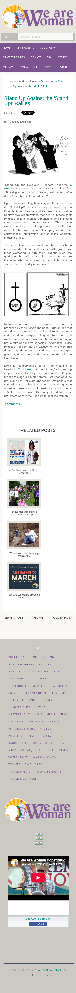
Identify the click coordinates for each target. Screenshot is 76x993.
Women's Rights (49, 771)
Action (49, 657)
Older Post (62, 617)
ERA (49, 57)
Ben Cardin (17, 671)
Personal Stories (21, 728)
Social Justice (31, 750)
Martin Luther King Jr (25, 714)
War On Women (45, 757)
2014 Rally (16, 657)
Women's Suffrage (22, 778)
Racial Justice (53, 736)
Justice (40, 707)
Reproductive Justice (38, 743)
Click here (24, 369)
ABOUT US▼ (47, 47)
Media (51, 714)
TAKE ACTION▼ (28, 67)
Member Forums (14, 57)
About (34, 657)
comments (12, 404)
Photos (45, 728)
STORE (64, 67)
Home (7, 47)
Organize (15, 721)
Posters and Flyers (23, 736)
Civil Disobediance (44, 671)
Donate (36, 57)
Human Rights (19, 707)
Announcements (21, 664)
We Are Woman (50, 970)
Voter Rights (18, 757)
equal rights (57, 686)
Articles (44, 664)
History (47, 700)
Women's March (20, 771)
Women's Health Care (25, 764)
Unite (51, 750)
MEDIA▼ (8, 67)
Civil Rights (17, 678)
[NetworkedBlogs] (38, 918)
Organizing (36, 721)
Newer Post (14, 617)
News (64, 714)
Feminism (59, 693)
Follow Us (38, 924)
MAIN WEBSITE (25, 47)
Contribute (17, 686)
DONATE (49, 67)
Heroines (29, 700)
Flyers (13, 700)
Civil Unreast (41, 678)
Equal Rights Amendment (28, 693)
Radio (12, 743)
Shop (12, 750)
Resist (63, 743)
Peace (54, 721)
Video (63, 750)
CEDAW (62, 57)
